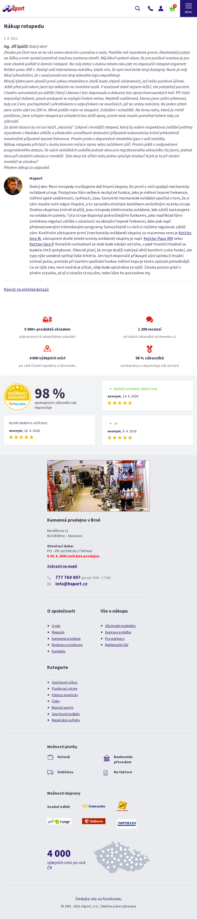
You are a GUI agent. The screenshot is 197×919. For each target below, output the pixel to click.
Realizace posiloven (67, 644)
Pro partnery (115, 638)
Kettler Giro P (41, 244)
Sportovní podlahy (66, 714)
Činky (56, 701)
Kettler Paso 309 (158, 238)
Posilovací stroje (64, 688)
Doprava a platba (118, 632)
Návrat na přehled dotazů (26, 289)
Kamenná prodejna (66, 638)
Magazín (58, 632)
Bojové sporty (63, 707)
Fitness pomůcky (65, 695)
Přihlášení (161, 8)
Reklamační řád (116, 644)
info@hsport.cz (71, 584)
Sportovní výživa (64, 682)
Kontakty (59, 651)
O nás (56, 625)
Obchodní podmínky (120, 625)
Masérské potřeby (66, 720)
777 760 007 (68, 577)
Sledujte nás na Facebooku (98, 898)
